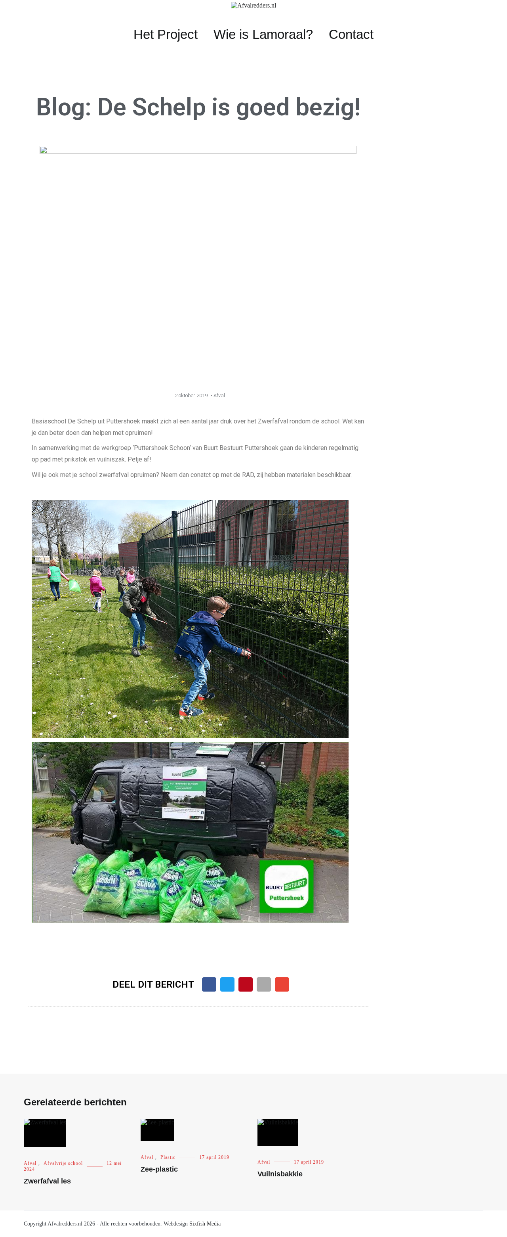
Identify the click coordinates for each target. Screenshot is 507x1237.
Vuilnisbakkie (280, 1174)
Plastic (167, 1157)
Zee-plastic (159, 1169)
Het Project (165, 34)
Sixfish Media (205, 1224)
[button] (209, 984)
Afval (219, 395)
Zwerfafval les (47, 1181)
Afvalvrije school (63, 1163)
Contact (351, 34)
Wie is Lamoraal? (263, 34)
